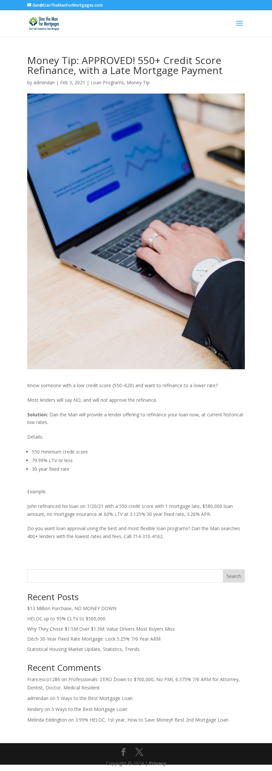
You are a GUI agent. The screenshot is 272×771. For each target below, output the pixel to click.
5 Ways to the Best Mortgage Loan (95, 698)
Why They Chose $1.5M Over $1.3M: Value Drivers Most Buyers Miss (101, 629)
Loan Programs (107, 82)
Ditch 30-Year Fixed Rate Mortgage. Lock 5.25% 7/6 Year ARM (94, 639)
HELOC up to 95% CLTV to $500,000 (66, 618)
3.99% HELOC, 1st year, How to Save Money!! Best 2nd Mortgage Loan (152, 720)
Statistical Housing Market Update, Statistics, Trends (83, 649)
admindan (44, 82)
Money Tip (138, 82)
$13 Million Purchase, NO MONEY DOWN (71, 608)
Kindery (35, 709)
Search (234, 576)
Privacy (157, 763)
